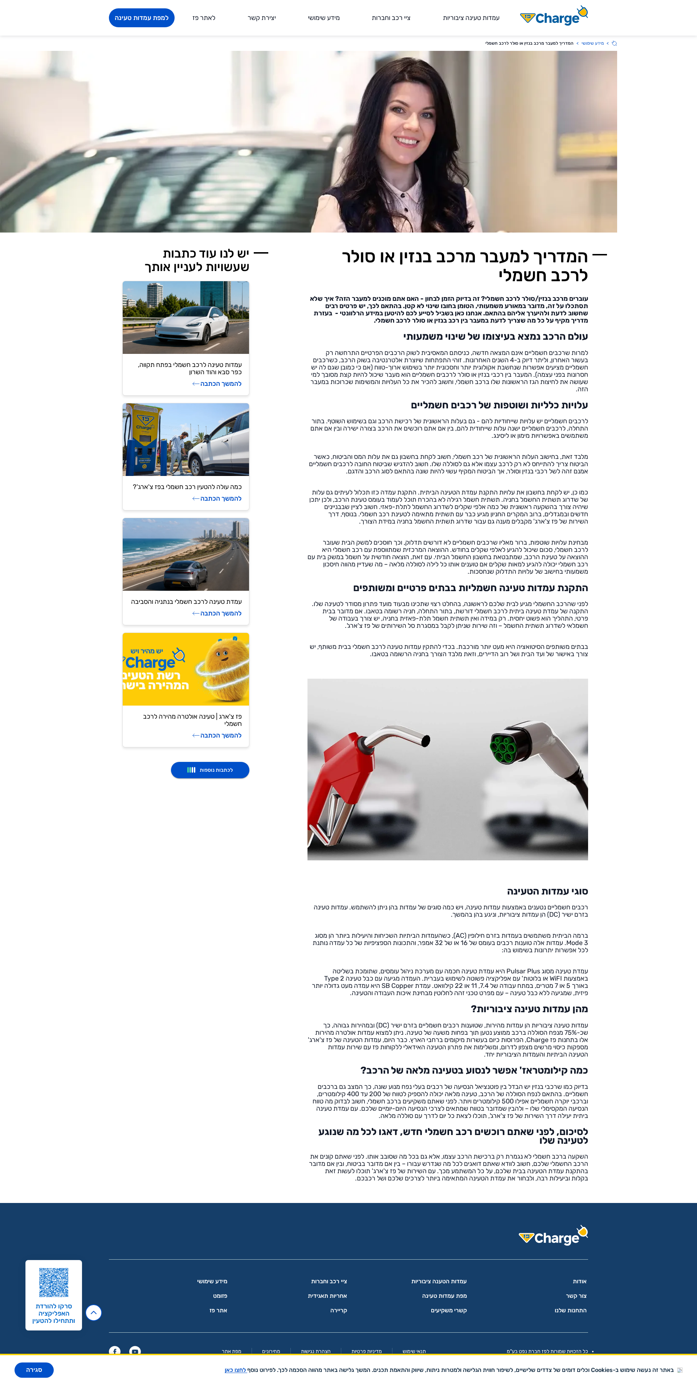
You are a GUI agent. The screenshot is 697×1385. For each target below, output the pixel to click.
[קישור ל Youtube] (135, 1351)
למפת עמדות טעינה (142, 18)
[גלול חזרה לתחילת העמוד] (93, 1312)
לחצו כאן (236, 1369)
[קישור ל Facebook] (115, 1351)
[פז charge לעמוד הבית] (348, 1238)
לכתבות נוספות (216, 770)
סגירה (34, 1370)
